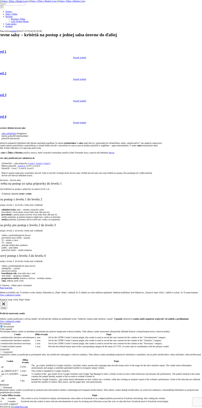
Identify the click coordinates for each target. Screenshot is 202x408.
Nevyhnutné (8, 326)
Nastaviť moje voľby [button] (9, 299)
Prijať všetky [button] (24, 299)
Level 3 (47, 163)
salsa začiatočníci (9, 133)
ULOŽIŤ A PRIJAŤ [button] (9, 404)
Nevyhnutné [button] (5, 324)
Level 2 (39, 163)
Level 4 (21, 166)
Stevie (111, 153)
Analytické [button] (4, 349)
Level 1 (31, 163)
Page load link (6, 288)
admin (13, 31)
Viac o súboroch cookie (10, 295)
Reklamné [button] (4, 385)
